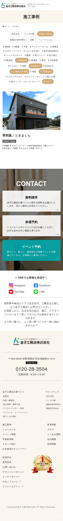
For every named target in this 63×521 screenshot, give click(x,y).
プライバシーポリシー (13, 471)
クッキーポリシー (11, 476)
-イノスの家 (51, 400)
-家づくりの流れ (9, 416)
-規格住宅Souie (52, 408)
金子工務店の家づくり (13, 391)
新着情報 (51, 424)
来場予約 (6, 457)
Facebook (44, 285)
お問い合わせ (9, 466)
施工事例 (6, 424)
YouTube (19, 291)
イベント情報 (9, 434)
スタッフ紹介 (9, 443)
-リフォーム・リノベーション (15, 412)
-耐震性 (5, 396)
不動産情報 (7, 439)
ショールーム (9, 429)
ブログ (50, 429)
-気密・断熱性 (8, 400)
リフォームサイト (11, 486)
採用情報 (51, 443)
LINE (42, 291)
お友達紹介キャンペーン (14, 448)
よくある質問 (53, 434)
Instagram (20, 285)
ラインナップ (52, 391)
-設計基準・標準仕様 (11, 404)
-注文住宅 (50, 396)
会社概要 (51, 439)
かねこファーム (10, 481)
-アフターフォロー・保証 (13, 408)
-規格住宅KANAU (53, 404)
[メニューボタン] (59, 516)
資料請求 (6, 462)
